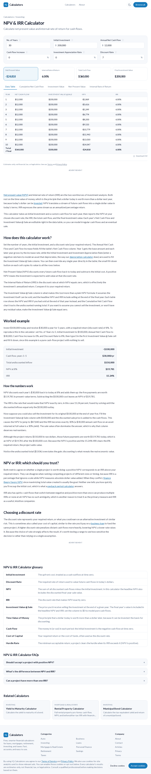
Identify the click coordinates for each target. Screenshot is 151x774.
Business (80, 738)
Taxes (43, 755)
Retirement (46, 751)
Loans (79, 743)
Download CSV (141, 156)
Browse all (140, 4)
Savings (79, 751)
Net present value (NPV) (16, 194)
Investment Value (56, 86)
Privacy (118, 751)
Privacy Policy (61, 164)
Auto (43, 738)
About (82, 4)
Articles (118, 747)
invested (38, 203)
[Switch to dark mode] (129, 4)
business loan (97, 523)
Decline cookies (117, 765)
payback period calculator (60, 486)
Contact (119, 743)
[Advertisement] (75, 179)
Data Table (10, 86)
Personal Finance (84, 747)
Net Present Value (77, 86)
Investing (20, 17)
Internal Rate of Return (100, 86)
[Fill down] (44, 99)
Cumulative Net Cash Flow (31, 86)
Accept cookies (138, 765)
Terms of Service (49, 761)
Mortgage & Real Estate (52, 747)
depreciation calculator (81, 256)
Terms (50, 164)
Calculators (70, 4)
